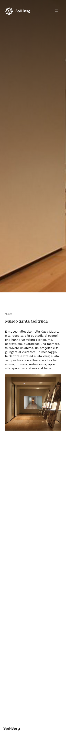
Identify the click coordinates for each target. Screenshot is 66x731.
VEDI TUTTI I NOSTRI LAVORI (33, 603)
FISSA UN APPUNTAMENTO (33, 711)
